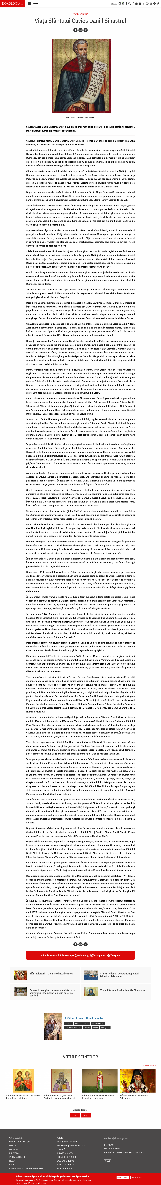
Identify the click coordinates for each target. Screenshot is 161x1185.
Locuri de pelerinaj (73, 1027)
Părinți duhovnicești (67, 1142)
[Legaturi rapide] (158, 3)
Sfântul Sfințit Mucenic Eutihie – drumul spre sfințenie (98, 1096)
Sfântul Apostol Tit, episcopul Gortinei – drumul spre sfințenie (60, 1096)
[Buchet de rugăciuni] (126, 3)
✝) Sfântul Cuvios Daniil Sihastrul (84, 1018)
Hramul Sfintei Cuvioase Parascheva (26, 1168)
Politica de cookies (113, 1149)
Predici (87, 1027)
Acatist (69, 1023)
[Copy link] (85, 30)
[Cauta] (129, 3)
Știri (11, 1165)
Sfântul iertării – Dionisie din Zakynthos (51, 973)
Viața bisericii (16, 1138)
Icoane (85, 1023)
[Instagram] (140, 3)
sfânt (75, 1115)
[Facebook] (133, 3)
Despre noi (109, 1145)
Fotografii (105, 1027)
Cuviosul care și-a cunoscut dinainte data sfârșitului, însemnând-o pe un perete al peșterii (52, 993)
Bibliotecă (14, 1153)
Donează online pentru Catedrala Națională (125, 1153)
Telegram (115, 955)
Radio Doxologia (64, 1168)
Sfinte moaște (97, 1023)
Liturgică (13, 1149)
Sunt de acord (122, 1177)
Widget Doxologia (65, 1165)
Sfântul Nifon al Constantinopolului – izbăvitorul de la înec (120, 974)
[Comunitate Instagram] (151, 3)
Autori (60, 1138)
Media (12, 1161)
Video (95, 1027)
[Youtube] (136, 3)
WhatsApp (83, 955)
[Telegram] (154, 3)
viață (86, 1115)
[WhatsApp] (147, 3)
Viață (77, 1023)
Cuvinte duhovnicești (19, 1142)
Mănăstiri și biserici (66, 1157)
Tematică (61, 1149)
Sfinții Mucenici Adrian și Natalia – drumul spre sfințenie (22, 1096)
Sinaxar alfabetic (65, 1153)
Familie (12, 1146)
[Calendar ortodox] (119, 3)
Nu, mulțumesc (137, 1177)
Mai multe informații (37, 1182)
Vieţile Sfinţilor (80, 13)
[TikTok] (143, 3)
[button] (33, 3)
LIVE (114, 3)
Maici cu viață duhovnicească (71, 1146)
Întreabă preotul (17, 1157)
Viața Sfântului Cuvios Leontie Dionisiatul (122, 990)
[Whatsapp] (80, 30)
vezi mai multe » (149, 1065)
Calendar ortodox (65, 1161)
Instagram (98, 955)
